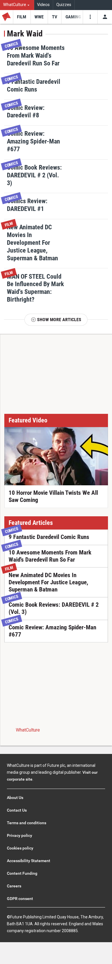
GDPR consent (20, 898)
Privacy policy (19, 835)
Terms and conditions (26, 823)
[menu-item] (21, 17)
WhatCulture (28, 730)
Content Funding (22, 873)
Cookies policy (20, 848)
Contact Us (17, 810)
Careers (14, 886)
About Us (15, 797)
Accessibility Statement (28, 860)
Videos (43, 4)
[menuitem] (17, 5)
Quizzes (63, 4)
